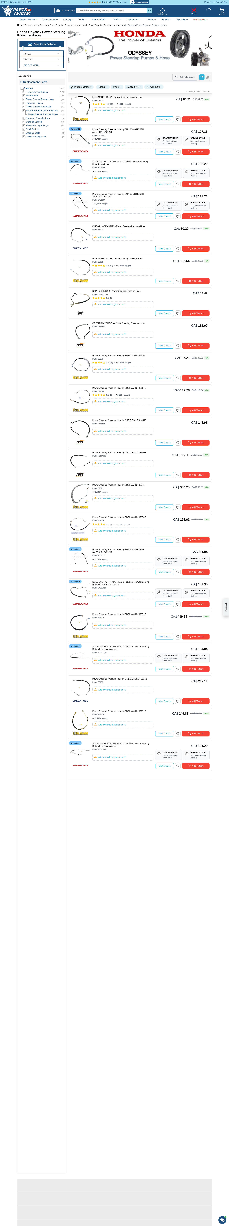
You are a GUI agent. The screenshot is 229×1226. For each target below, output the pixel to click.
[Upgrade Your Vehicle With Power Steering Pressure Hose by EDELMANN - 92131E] (80, 722)
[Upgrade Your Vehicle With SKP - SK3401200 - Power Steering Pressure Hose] (80, 302)
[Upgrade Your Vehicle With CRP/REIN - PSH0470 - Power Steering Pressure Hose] (80, 334)
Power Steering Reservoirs (38, 107)
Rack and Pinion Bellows (38, 118)
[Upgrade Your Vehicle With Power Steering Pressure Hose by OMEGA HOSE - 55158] (80, 690)
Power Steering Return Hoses (40, 99)
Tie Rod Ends (32, 95)
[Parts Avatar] (27, 10)
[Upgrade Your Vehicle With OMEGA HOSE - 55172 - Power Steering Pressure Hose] (80, 237)
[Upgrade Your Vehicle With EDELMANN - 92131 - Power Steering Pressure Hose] (80, 270)
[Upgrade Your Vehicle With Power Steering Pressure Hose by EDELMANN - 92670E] (80, 528)
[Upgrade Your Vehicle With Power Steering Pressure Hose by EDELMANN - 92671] (80, 496)
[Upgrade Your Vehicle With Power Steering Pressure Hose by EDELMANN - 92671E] (80, 625)
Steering (28, 88)
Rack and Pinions (34, 103)
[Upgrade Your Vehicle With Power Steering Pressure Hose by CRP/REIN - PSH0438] (80, 464)
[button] (65, 10)
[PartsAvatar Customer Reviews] (138, 2)
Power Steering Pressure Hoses (44, 110)
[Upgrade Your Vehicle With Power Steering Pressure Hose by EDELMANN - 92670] (80, 367)
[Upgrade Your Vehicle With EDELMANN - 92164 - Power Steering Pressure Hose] (80, 108)
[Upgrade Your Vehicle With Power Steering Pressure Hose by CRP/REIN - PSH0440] (80, 431)
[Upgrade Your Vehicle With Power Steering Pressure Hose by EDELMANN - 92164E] (80, 399)
